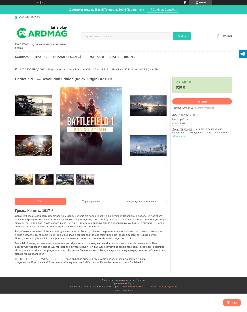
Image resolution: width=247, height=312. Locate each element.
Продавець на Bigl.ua (124, 283)
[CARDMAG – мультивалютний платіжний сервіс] (46, 32)
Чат (234, 302)
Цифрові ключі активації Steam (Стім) (70, 69)
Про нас (41, 56)
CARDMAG (22, 56)
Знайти (182, 36)
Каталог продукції (67, 56)
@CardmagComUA (162, 9)
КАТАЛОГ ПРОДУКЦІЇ (32, 69)
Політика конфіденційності (163, 286)
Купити (202, 101)
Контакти (97, 56)
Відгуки (130, 56)
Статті (114, 56)
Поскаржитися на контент (134, 286)
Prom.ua (141, 280)
